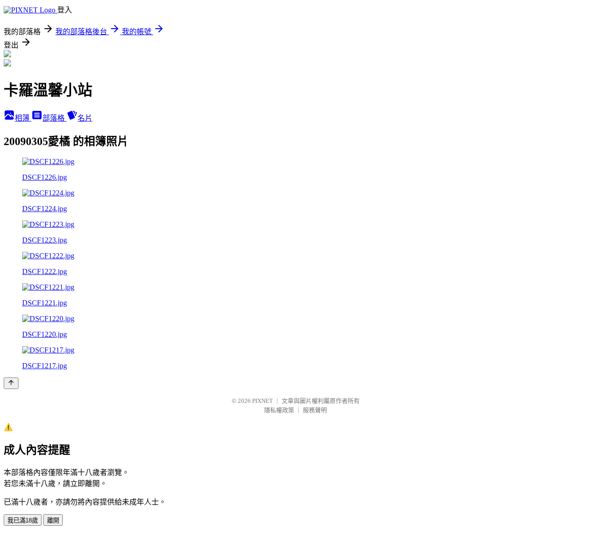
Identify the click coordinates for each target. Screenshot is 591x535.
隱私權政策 (279, 410)
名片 (85, 118)
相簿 (23, 118)
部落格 (54, 118)
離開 (53, 520)
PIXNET (262, 400)
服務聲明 (315, 410)
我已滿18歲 (22, 520)
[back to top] (11, 383)
